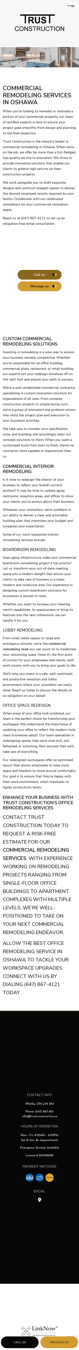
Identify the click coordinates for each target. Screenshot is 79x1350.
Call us (20, 1342)
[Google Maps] (39, 1200)
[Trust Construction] (39, 22)
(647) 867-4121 (44, 1111)
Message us (59, 1342)
